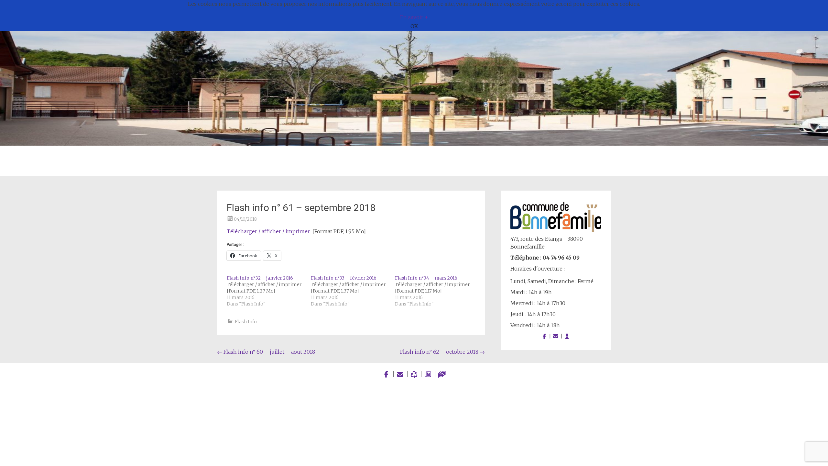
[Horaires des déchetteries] (414, 374)
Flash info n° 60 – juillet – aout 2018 (266, 352)
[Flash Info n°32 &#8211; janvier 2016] (269, 291)
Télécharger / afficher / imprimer (268, 231)
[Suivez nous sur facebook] (544, 336)
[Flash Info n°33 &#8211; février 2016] (353, 291)
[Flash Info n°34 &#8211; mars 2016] (437, 291)
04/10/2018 (245, 219)
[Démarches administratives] (442, 374)
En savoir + (414, 17)
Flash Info (246, 322)
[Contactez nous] (555, 336)
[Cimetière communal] (567, 336)
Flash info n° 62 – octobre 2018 (442, 352)
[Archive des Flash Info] (428, 374)
